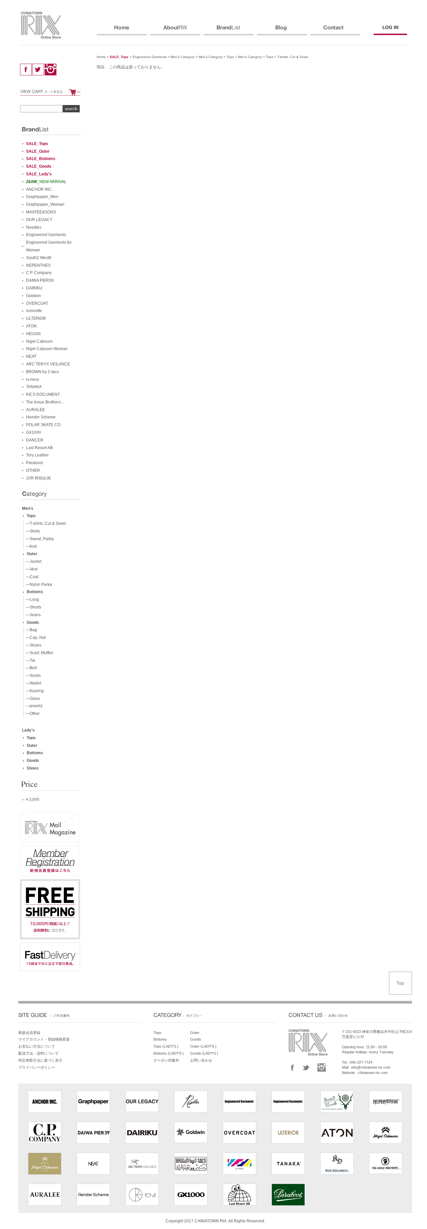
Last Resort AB (39, 447)
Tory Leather (37, 455)
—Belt (30, 668)
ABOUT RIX (175, 30)
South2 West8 (38, 257)
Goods (33, 622)
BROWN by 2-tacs (42, 371)
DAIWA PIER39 (40, 280)
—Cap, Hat (35, 637)
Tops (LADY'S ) (165, 1046)
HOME (122, 30)
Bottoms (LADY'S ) (168, 1053)
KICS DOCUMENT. (43, 394)
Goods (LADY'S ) (204, 1053)
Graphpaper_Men (42, 196)
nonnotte (34, 310)
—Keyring (34, 691)
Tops (230, 57)
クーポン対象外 (166, 1060)
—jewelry (33, 706)
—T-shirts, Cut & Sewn (45, 523)
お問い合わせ (201, 1060)
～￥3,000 (30, 799)
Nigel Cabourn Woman (47, 348)
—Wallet (32, 683)
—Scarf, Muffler (38, 653)
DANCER (34, 440)
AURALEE (35, 409)
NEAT (31, 356)
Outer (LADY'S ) (203, 1046)
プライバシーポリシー (36, 1067)
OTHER (33, 470)
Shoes (33, 768)
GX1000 (33, 432)
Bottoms (35, 591)
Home (101, 57)
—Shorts (32, 607)
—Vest (30, 569)
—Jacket (32, 561)
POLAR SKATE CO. (43, 424)
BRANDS (228, 30)
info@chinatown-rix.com (370, 1067)
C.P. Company (39, 272)
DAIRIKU (34, 288)
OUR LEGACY (39, 219)
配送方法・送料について (38, 1053)
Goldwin (33, 295)
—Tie (29, 660)
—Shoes (32, 645)
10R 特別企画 (38, 478)
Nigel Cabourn (39, 341)
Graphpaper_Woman (45, 204)
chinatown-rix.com (373, 1073)
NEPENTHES (38, 265)
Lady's (28, 730)
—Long (31, 599)
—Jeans (32, 614)
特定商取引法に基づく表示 (40, 1060)
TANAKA (34, 386)
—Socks (32, 675)
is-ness (32, 379)
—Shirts (32, 531)
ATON (31, 326)
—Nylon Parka (38, 584)
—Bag (30, 630)
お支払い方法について (36, 1046)
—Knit (30, 546)
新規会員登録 (29, 1033)
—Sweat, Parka (39, 538)
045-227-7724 (361, 1062)
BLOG (282, 30)
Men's (27, 508)
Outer (32, 553)
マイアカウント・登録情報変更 (44, 1039)
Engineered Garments (149, 57)
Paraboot (34, 462)
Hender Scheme (41, 417)
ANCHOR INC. (39, 189)
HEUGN (33, 333)
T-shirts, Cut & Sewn (292, 57)
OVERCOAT (37, 303)
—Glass (32, 698)
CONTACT (335, 30)
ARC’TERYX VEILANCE (48, 364)
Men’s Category (182, 57)
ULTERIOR (36, 318)
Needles (33, 227)
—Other (32, 713)
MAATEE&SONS (41, 212)
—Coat (31, 576)
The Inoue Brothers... (45, 402)
